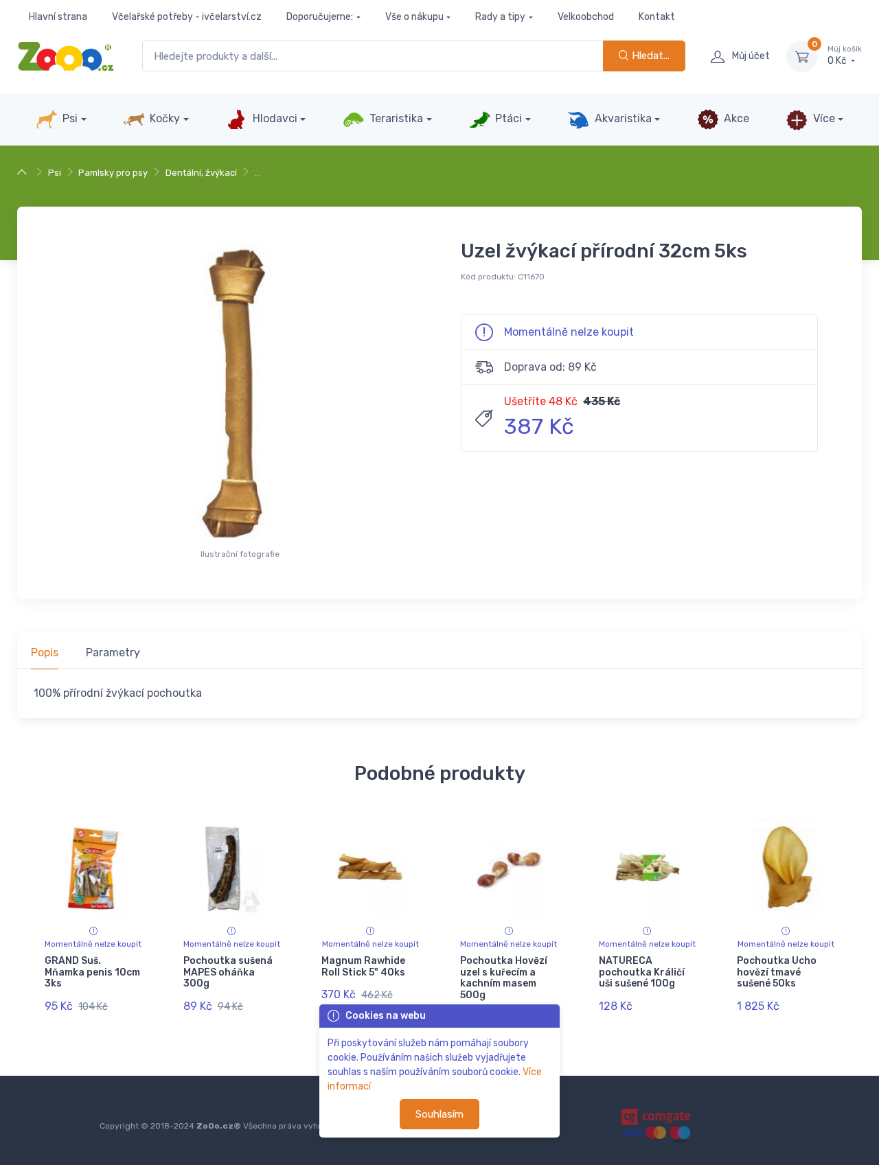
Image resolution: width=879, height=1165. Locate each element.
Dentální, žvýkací (201, 173)
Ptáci (507, 118)
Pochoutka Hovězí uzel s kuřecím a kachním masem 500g (503, 978)
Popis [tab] (44, 652)
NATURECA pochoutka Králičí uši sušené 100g (642, 972)
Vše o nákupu (414, 17)
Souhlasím (439, 1114)
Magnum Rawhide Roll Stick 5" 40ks (363, 966)
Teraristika (395, 118)
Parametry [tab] (113, 652)
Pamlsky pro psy (113, 173)
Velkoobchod (586, 17)
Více (822, 118)
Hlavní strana (58, 17)
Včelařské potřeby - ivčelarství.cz (187, 17)
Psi (69, 118)
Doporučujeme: (319, 17)
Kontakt (657, 17)
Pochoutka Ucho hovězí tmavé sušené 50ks (777, 972)
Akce (735, 118)
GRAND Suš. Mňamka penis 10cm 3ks (92, 972)
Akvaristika (622, 118)
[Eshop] (23, 173)
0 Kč (844, 56)
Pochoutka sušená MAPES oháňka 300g (228, 972)
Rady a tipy (500, 17)
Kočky (163, 118)
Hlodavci (273, 118)
